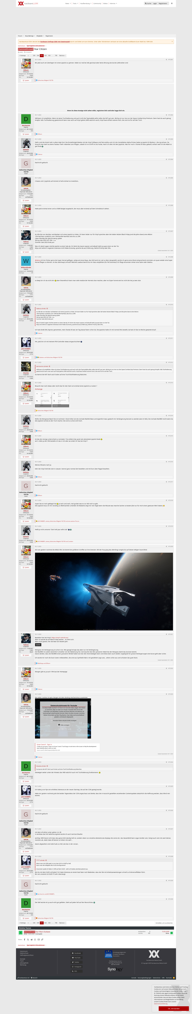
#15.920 (170, 546)
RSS (75, 971)
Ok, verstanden (174, 1008)
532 (45, 55)
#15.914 (170, 415)
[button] (71, 3)
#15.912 (170, 362)
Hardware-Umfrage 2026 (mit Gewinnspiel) (55, 42)
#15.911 (170, 338)
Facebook (77, 953)
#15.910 (170, 304)
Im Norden (30, 77)
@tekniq (37, 260)
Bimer (25, 934)
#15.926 (170, 810)
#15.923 (170, 694)
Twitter (76, 962)
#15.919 (170, 526)
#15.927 (170, 829)
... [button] (30, 55)
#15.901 (170, 59)
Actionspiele (38, 934)
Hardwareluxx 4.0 (24, 978)
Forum (20, 36)
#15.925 (170, 786)
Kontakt (22, 959)
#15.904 (170, 159)
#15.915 (170, 436)
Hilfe (163, 978)
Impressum (24, 951)
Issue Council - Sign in (44, 744)
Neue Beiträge (29, 36)
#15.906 (170, 205)
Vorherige (23, 55)
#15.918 (170, 500)
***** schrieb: (40, 860)
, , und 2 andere (55, 541)
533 (49, 55)
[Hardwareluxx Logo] (28, 3)
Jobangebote (24, 963)
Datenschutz (24, 953)
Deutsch (34, 978)
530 (38, 55)
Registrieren (49, 36)
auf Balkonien (29, 197)
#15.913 (170, 382)
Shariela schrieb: (41, 766)
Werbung (23, 965)
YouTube (77, 958)
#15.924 (170, 762)
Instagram (77, 967)
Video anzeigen (65, 725)
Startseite (169, 978)
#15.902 (170, 115)
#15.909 (170, 277)
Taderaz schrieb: (41, 308)
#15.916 (170, 462)
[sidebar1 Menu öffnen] (172, 3)
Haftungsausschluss (27, 955)
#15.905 (170, 178)
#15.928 (170, 856)
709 (56, 55)
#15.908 (170, 257)
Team (22, 961)
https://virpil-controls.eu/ (60, 638)
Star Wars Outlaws (43, 932)
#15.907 (170, 231)
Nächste (61, 55)
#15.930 (170, 899)
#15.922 (170, 668)
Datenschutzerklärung (160, 1004)
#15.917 (170, 482)
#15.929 (170, 880)
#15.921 (170, 634)
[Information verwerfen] (172, 42)
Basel (31, 249)
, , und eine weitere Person (58, 521)
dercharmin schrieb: (42, 366)
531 (42, 55)
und (50, 357)
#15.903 (170, 139)
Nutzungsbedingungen (144, 978)
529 (34, 55)
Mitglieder (39, 36)
